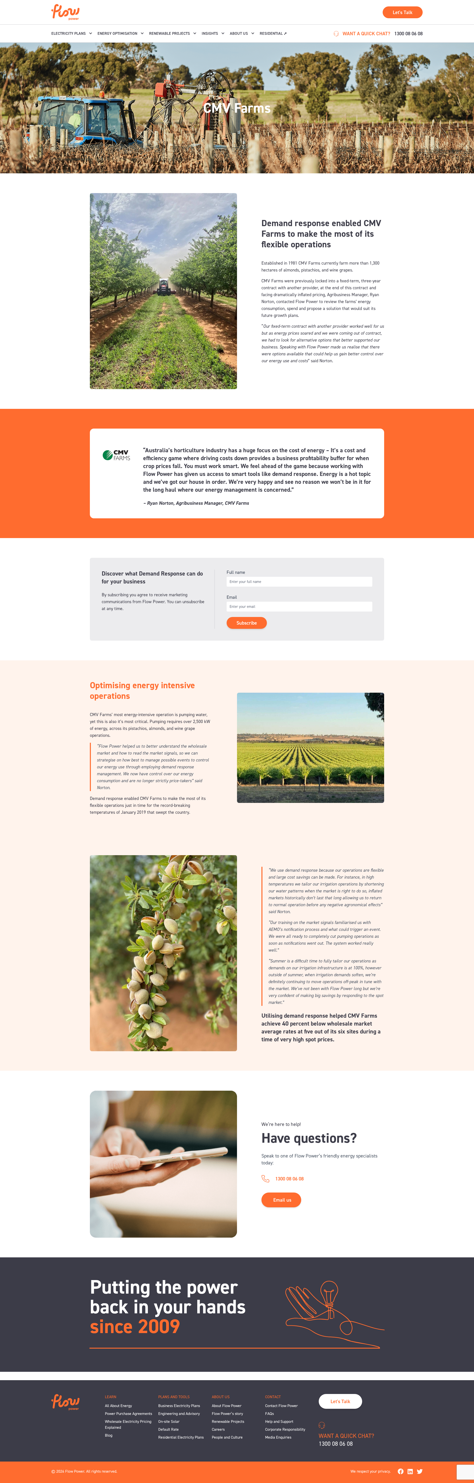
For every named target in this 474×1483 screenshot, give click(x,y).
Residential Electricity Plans (181, 1437)
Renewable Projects (228, 1421)
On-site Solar (168, 1421)
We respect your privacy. (371, 1471)
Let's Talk (403, 12)
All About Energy (118, 1405)
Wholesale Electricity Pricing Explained (128, 1424)
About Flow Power (226, 1405)
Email (232, 597)
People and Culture (227, 1437)
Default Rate (168, 1429)
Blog (108, 1435)
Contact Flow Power (281, 1405)
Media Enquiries (278, 1437)
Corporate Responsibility (285, 1429)
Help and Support (279, 1421)
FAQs (269, 1413)
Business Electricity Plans (179, 1405)
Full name (236, 572)
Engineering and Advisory (179, 1413)
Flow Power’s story (227, 1413)
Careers (218, 1429)
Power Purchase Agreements (128, 1413)
